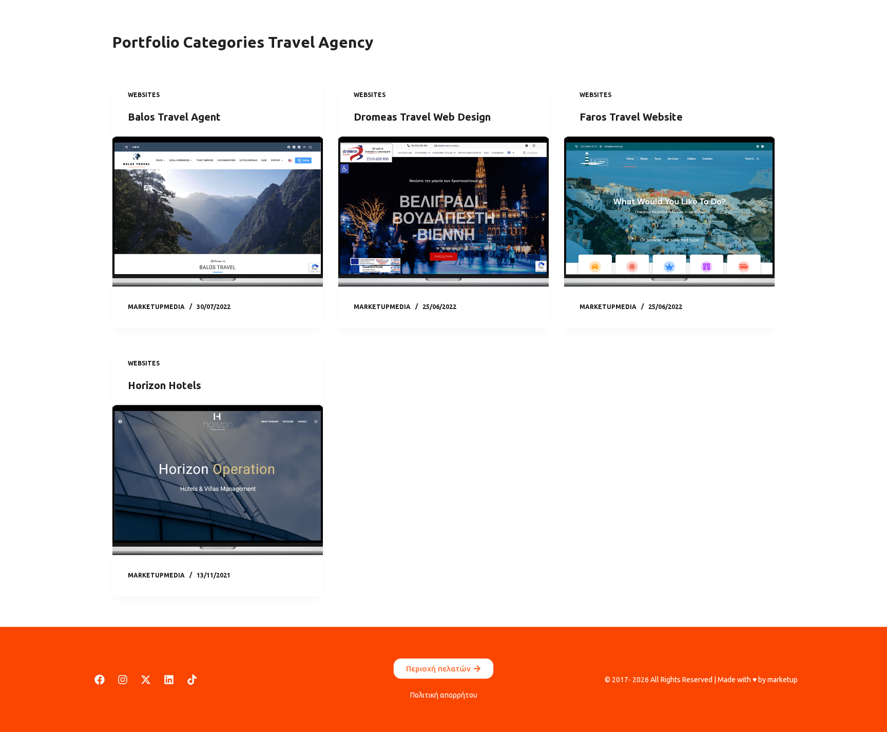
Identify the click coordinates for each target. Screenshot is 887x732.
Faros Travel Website (631, 117)
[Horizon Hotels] (217, 481)
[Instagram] (122, 679)
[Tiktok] (192, 679)
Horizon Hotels (164, 385)
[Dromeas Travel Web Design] (443, 213)
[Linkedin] (169, 679)
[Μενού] (72, 26)
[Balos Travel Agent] (217, 213)
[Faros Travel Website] (669, 213)
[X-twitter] (146, 679)
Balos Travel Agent (174, 117)
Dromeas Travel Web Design (422, 117)
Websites (144, 94)
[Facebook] (99, 679)
